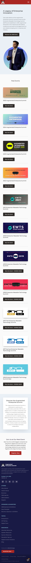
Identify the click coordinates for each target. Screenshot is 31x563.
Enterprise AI (4, 518)
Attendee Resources (6, 530)
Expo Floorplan (5, 509)
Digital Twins (4, 523)
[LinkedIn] (2, 481)
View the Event (9, 105)
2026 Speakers (5, 497)
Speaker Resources (6, 532)
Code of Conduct (5, 556)
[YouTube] (16, 481)
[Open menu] (28, 2)
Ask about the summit (28, 560)
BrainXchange (11, 548)
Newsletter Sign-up (6, 537)
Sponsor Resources (6, 535)
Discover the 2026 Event (11, 34)
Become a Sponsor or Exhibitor (9, 511)
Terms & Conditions (21, 556)
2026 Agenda (4, 495)
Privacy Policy (13, 556)
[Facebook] (9, 481)
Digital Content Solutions (8, 539)
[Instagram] (13, 481)
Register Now (15, 453)
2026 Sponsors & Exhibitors (8, 507)
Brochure (3, 493)
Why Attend (4, 488)
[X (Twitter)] (6, 481)
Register (3, 500)
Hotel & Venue (5, 490)
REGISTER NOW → (8, 551)
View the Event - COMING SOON (13, 271)
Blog (2, 542)
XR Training (4, 521)
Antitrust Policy (4, 559)
